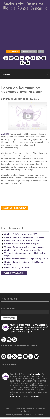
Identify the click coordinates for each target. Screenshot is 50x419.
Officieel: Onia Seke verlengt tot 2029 (20, 234)
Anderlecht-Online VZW (23, 415)
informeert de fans (37, 374)
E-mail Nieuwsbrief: (9, 308)
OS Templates (39, 415)
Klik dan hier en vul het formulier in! (25, 396)
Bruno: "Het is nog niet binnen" (17, 267)
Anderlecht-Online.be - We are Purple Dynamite (25, 6)
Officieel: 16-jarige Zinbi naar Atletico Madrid (23, 250)
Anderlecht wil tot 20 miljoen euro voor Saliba (24, 237)
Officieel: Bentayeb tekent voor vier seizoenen (24, 247)
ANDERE (5, 134)
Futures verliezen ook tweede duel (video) (22, 244)
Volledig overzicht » (14, 273)
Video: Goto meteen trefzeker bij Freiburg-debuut (26, 259)
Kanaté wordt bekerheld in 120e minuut (21, 240)
